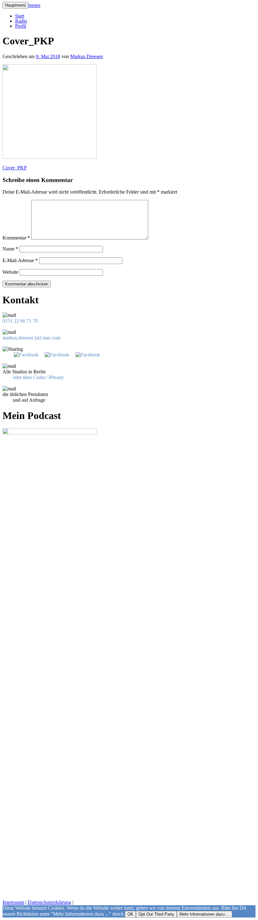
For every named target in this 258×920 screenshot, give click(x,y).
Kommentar (16, 237)
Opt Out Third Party (156, 914)
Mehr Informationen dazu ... (204, 914)
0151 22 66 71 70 (20, 320)
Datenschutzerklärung (49, 902)
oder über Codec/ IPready (38, 377)
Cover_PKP (15, 167)
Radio (21, 21)
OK (130, 914)
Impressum (13, 902)
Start (19, 16)
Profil (20, 26)
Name (10, 248)
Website (10, 272)
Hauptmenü (15, 5)
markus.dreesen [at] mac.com (31, 337)
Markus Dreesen (86, 56)
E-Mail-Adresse (20, 260)
